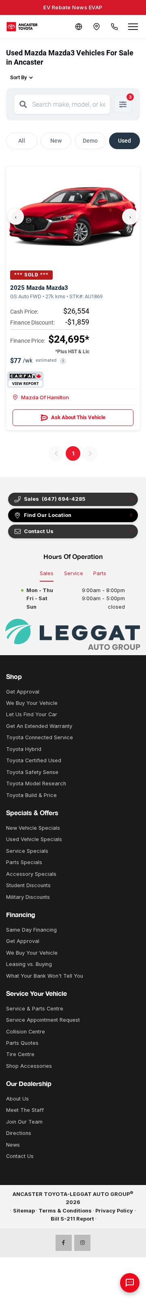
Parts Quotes (22, 1043)
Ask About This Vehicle (78, 417)
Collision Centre (25, 1032)
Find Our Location (47, 515)
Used (124, 140)
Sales (47, 573)
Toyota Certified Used (33, 760)
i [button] (63, 360)
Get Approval (22, 692)
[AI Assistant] (130, 1283)
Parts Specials (24, 862)
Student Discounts (28, 885)
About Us (17, 1099)
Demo (90, 140)
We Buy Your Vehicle (32, 703)
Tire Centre (20, 1054)
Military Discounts (28, 897)
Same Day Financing (31, 930)
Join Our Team (24, 1122)
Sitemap (24, 1211)
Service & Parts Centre (34, 1009)
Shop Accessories (29, 1066)
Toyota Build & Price (31, 795)
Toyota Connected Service (39, 737)
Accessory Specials (31, 874)
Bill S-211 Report (72, 1219)
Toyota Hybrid (23, 749)
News (13, 1145)
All (21, 140)
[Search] (23, 104)
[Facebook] (64, 1243)
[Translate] (78, 26)
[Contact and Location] (96, 26)
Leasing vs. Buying (29, 964)
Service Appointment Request (43, 1020)
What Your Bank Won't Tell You (44, 976)
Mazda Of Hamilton (45, 397)
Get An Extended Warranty (39, 726)
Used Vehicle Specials (34, 839)
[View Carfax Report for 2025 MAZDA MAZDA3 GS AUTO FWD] (25, 379)
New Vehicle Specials (33, 828)
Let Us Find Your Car (31, 714)
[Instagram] (82, 1243)
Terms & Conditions (65, 1211)
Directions (18, 1133)
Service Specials (27, 851)
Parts (99, 573)
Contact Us (20, 1156)
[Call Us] (114, 26)
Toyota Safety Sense (32, 772)
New (56, 140)
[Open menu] (133, 26)
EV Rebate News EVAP (73, 7)
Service (73, 573)
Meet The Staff (25, 1110)
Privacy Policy (114, 1211)
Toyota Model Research (36, 783)
